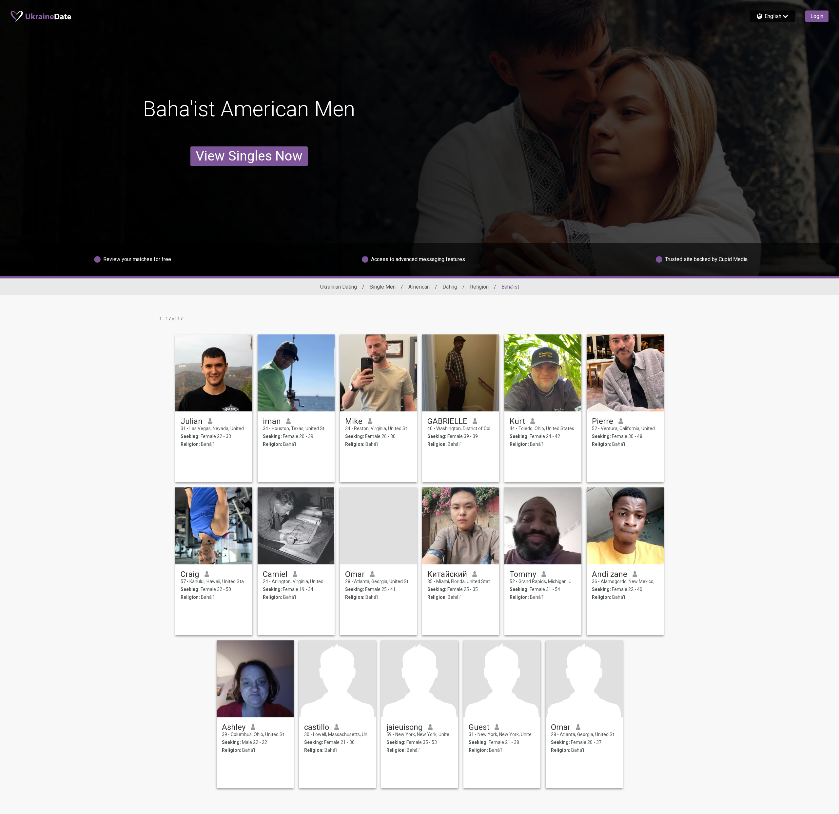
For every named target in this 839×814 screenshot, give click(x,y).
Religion (479, 287)
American (419, 287)
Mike (353, 421)
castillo (316, 727)
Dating (449, 287)
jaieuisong (404, 727)
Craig (190, 574)
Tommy (523, 574)
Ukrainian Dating (338, 287)
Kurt (517, 421)
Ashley (233, 727)
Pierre (602, 421)
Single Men (383, 287)
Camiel (275, 574)
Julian (192, 421)
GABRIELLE (447, 421)
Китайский (447, 574)
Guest (479, 727)
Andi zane (609, 574)
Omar (355, 574)
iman (272, 421)
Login (816, 16)
